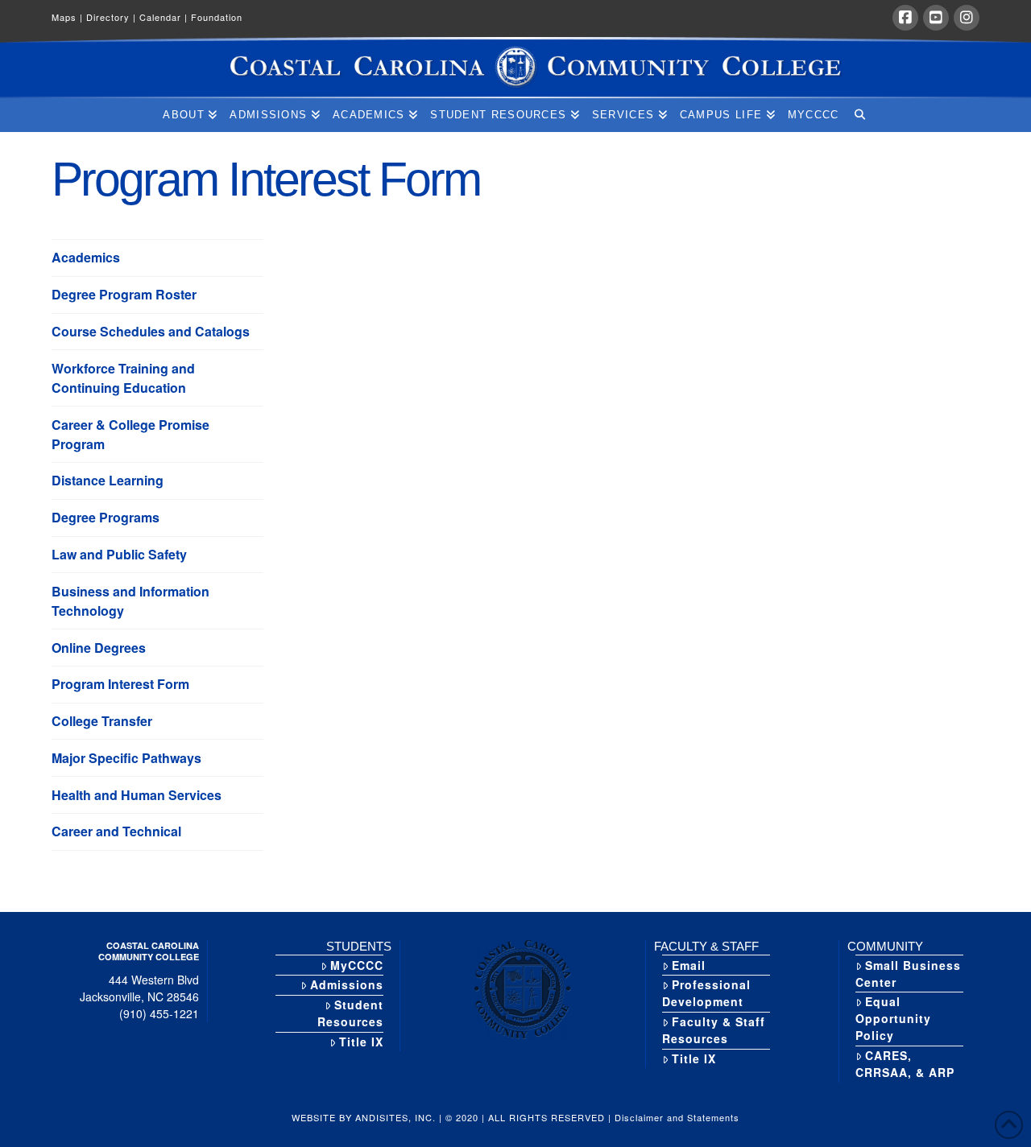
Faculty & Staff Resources (713, 1029)
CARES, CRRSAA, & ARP (904, 1063)
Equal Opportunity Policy (893, 1018)
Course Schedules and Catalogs (151, 331)
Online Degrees (99, 647)
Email (689, 965)
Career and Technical (116, 831)
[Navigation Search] (859, 115)
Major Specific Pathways (126, 758)
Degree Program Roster (124, 294)
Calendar (163, 16)
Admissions (346, 984)
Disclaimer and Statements (677, 1117)
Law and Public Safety (119, 554)
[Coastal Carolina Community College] (515, 67)
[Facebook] (905, 18)
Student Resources (350, 1012)
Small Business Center (908, 973)
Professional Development (706, 992)
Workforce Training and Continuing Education (123, 378)
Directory (111, 16)
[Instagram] (966, 18)
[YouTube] (936, 18)
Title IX (361, 1042)
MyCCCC (356, 965)
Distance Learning (108, 480)
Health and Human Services (137, 795)
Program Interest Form (120, 684)
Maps (67, 16)
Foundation (216, 16)
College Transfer (102, 721)
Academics (86, 257)
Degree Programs (105, 517)
